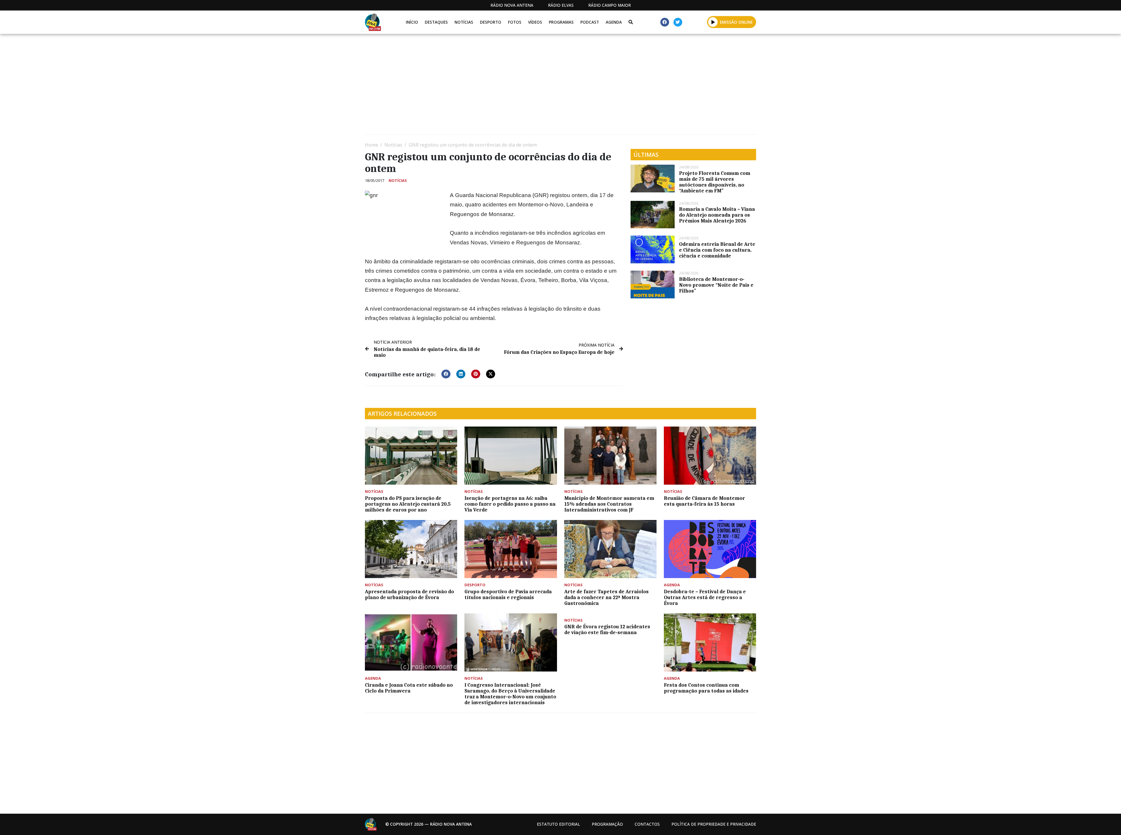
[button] (713, 22)
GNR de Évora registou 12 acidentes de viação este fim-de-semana (607, 629)
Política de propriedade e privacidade (713, 824)
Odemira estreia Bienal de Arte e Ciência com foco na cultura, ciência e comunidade (717, 250)
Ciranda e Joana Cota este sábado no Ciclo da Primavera (409, 688)
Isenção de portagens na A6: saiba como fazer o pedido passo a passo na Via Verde (510, 504)
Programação (607, 824)
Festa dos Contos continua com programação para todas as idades (706, 688)
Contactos (647, 824)
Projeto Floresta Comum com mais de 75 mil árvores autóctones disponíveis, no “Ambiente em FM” (714, 182)
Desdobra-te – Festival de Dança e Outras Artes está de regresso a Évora (705, 597)
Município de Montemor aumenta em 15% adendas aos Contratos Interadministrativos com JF (609, 504)
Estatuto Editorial (558, 824)
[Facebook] (664, 22)
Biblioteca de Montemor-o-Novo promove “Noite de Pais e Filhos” (716, 285)
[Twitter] (677, 22)
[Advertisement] (540, 86)
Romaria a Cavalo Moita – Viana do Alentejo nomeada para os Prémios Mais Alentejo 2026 (717, 215)
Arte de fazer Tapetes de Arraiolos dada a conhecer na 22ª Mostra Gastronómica (606, 597)
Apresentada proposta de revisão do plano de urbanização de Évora (409, 594)
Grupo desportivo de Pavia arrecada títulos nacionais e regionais (508, 594)
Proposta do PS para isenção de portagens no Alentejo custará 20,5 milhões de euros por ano (408, 504)
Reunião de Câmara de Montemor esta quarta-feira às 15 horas (704, 501)
